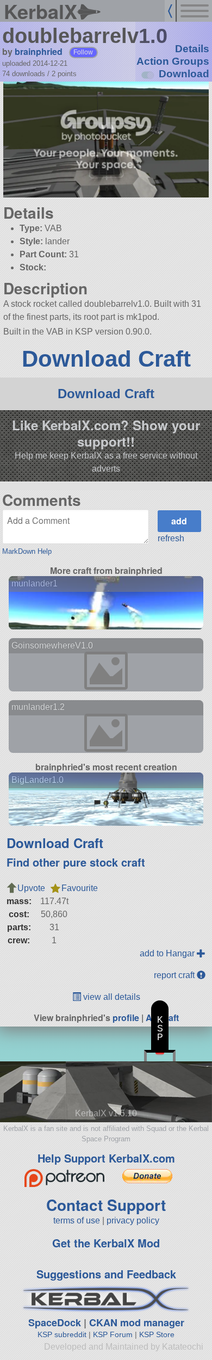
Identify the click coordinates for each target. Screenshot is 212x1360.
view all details (110, 997)
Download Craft (106, 359)
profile (126, 1017)
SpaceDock (54, 1322)
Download (184, 73)
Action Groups (172, 61)
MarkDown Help (27, 551)
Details (192, 48)
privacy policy (133, 1220)
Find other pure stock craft (76, 862)
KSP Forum (113, 1334)
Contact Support (106, 1205)
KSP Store (156, 1334)
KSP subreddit (62, 1334)
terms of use (76, 1220)
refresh (171, 538)
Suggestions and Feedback (106, 1274)
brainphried (39, 51)
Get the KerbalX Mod (106, 1243)
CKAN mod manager (136, 1322)
